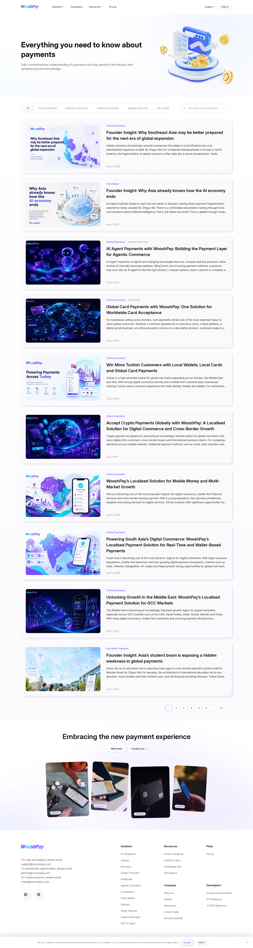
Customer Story (172, 860)
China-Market (128, 898)
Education (126, 866)
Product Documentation (219, 893)
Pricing (113, 6)
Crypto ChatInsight (130, 917)
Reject (201, 942)
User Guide (163, 108)
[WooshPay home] (30, 7)
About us (169, 893)
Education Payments (77, 108)
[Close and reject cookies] (247, 942)
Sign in (225, 6)
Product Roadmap (173, 854)
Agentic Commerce (131, 885)
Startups (125, 904)
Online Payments (47, 108)
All (28, 108)
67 (221, 708)
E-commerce (127, 892)
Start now (116, 748)
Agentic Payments (138, 108)
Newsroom (170, 905)
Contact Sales (171, 912)
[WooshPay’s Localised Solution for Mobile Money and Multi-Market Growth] (126, 495)
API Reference (214, 899)
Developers (77, 6)
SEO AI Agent (128, 923)
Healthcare (126, 879)
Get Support (170, 873)
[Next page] (229, 708)
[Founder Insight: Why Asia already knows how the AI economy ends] (126, 204)
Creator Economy (130, 873)
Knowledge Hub (172, 866)
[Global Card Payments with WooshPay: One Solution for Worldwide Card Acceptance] (126, 320)
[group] (98, 108)
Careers (168, 899)
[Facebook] (25, 894)
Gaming (125, 860)
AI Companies (128, 854)
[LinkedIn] (38, 894)
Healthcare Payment (108, 108)
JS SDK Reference (216, 905)
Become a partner (173, 918)
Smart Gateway (129, 910)
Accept (186, 942)
